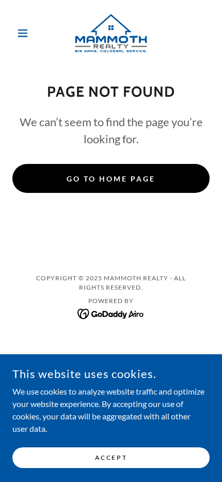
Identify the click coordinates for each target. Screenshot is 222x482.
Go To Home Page (111, 178)
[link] (111, 33)
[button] (27, 33)
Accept (111, 457)
